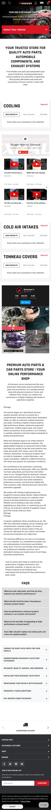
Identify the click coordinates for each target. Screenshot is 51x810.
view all (43, 104)
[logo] (25, 3)
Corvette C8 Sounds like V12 (14, 173)
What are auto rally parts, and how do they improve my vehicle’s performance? (23, 592)
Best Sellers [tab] (28, 114)
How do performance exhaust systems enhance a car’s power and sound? (21, 612)
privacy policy (25, 801)
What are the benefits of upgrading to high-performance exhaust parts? (23, 623)
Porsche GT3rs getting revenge (37, 203)
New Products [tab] (11, 114)
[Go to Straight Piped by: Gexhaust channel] (25, 138)
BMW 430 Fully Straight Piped (37, 173)
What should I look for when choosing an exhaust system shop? (22, 602)
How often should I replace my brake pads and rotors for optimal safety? (25, 633)
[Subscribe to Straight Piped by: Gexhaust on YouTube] (25, 152)
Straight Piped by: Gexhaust (25, 144)
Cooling (12, 106)
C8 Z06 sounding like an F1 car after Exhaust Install (14, 203)
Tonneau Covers (20, 257)
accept (12, 807)
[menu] (3, 3)
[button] (42, 3)
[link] (4, 763)
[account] (35, 3)
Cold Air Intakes (21, 227)
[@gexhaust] (19, 290)
